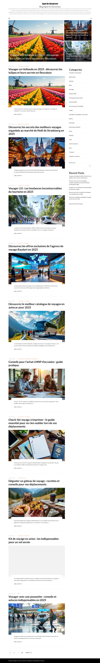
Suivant (28, 652)
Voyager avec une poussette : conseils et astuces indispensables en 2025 (32, 598)
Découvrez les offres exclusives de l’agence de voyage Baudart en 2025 (36, 247)
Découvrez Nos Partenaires (76, 203)
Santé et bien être (73, 143)
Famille (71, 110)
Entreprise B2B (73, 102)
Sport (70, 148)
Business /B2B (72, 93)
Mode (70, 131)
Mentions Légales (13, 660)
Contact (19, 660)
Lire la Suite (17, 114)
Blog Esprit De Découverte (50, 6)
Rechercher (72, 162)
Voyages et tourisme (15, 51)
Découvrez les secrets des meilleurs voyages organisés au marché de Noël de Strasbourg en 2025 (36, 130)
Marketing (71, 123)
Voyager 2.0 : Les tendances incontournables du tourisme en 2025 (77, 56)
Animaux (71, 81)
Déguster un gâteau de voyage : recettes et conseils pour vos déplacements (34, 482)
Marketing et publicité (74, 127)
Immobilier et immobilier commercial (28, 358)
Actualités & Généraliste (75, 72)
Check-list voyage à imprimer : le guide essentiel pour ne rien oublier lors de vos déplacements (33, 423)
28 (22, 652)
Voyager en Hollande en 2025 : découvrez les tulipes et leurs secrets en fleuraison (35, 71)
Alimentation (22, 477)
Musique (71, 135)
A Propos (42, 660)
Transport (71, 152)
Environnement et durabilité (76, 106)
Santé (70, 139)
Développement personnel (76, 97)
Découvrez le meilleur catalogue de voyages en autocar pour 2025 (80, 198)
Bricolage (71, 89)
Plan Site (24, 660)
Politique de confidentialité (33, 660)
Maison (71, 118)
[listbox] (50, 41)
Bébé (18, 593)
